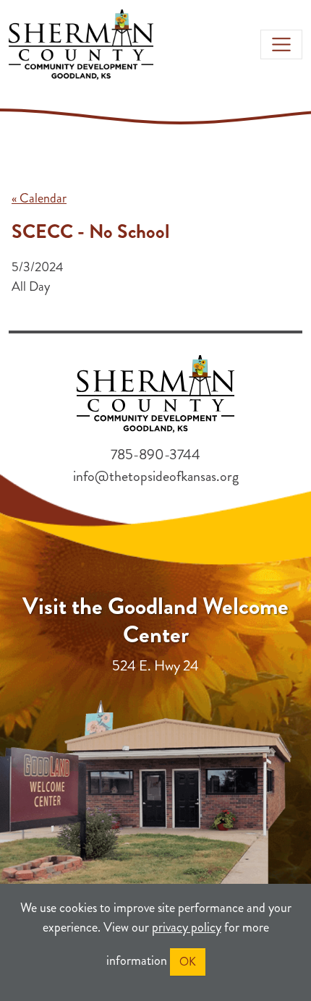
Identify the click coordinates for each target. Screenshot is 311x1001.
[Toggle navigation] (281, 45)
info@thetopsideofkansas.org (156, 476)
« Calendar (39, 198)
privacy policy (186, 927)
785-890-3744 (155, 454)
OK (187, 961)
